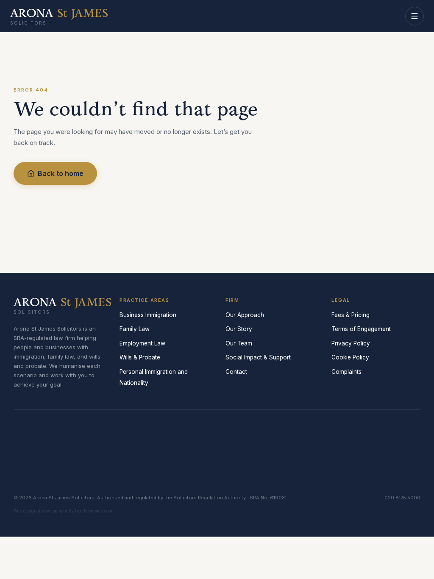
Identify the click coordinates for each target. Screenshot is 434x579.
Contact (236, 371)
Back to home (60, 173)
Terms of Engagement (361, 329)
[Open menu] (414, 16)
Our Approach (244, 315)
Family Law (135, 329)
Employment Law (142, 343)
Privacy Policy (350, 343)
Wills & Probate (140, 357)
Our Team (238, 343)
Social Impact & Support (258, 357)
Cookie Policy (350, 357)
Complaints (346, 371)
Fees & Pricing (350, 315)
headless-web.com (93, 510)
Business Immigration (148, 315)
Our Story (238, 329)
